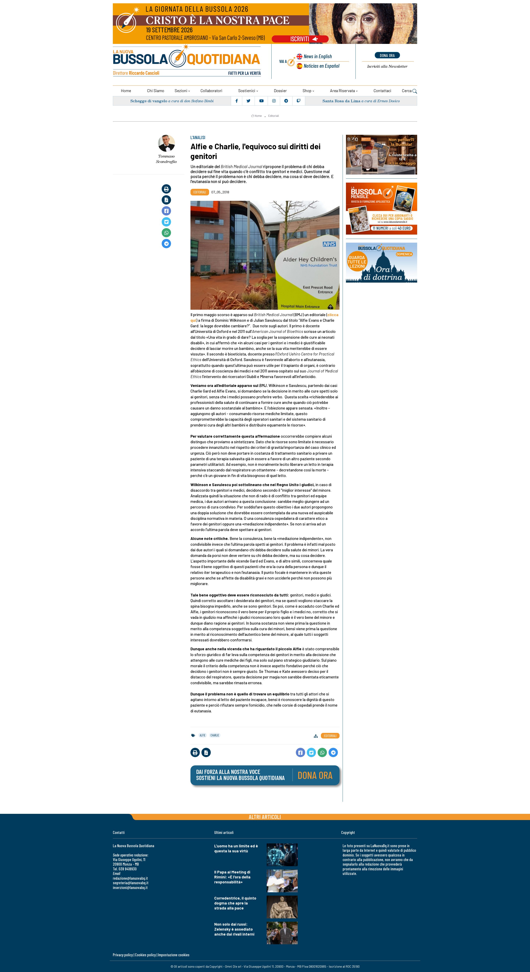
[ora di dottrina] (381, 263)
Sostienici (246, 90)
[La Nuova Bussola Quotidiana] (187, 61)
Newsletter (387, 66)
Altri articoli (265, 816)
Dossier (280, 90)
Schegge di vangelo (148, 101)
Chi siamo (155, 90)
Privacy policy (123, 954)
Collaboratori (211, 90)
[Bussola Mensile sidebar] (381, 209)
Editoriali (273, 115)
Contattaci (382, 90)
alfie (202, 735)
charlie (215, 735)
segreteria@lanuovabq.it (130, 882)
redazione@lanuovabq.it (130, 878)
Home (126, 90)
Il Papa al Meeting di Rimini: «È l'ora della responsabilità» (232, 877)
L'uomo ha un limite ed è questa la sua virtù (236, 848)
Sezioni (181, 90)
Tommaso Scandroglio (166, 158)
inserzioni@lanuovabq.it (130, 887)
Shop (307, 90)
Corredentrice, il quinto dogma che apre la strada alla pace (235, 903)
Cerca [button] (407, 90)
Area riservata (342, 90)
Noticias (321, 65)
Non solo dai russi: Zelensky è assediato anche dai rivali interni (234, 929)
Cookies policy (145, 954)
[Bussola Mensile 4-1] (381, 155)
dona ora (387, 55)
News (318, 56)
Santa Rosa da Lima (341, 101)
